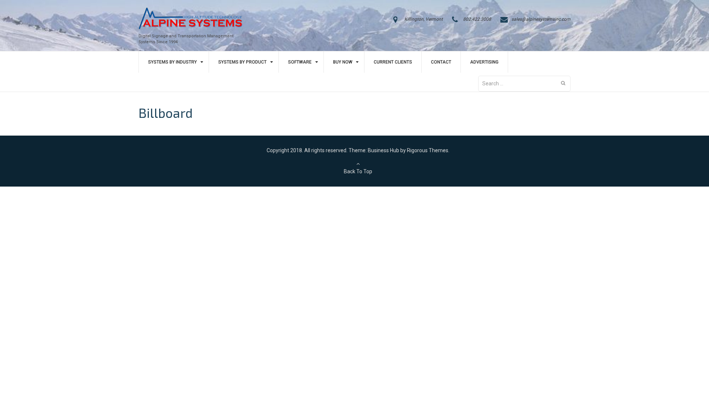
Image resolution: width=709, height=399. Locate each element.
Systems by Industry (172, 62)
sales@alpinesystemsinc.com (541, 19)
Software (300, 62)
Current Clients (393, 62)
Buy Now (342, 62)
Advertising (484, 62)
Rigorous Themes (427, 150)
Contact (441, 62)
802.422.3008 (477, 19)
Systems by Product (242, 62)
